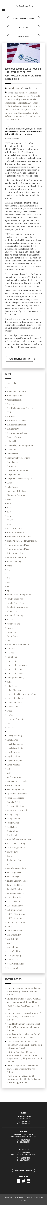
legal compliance (15, 744)
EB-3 (9, 511)
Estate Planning (14, 561)
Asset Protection (14, 399)
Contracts (11, 466)
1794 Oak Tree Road (23, 1117)
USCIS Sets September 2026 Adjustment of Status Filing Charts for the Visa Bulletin (24, 991)
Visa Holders (12, 947)
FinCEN (10, 619)
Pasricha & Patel (14, 802)
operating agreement (17, 793)
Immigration (12, 661)
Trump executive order (17, 880)
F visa (9, 565)
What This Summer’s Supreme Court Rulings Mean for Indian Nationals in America (23, 1027)
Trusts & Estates (14, 889)
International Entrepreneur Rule (22, 694)
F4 (8, 590)
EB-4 (9, 516)
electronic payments (16, 532)
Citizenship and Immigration (20, 445)
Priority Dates (13, 822)
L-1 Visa (10, 715)
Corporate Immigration (17, 470)
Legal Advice (12, 739)
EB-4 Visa (11, 520)
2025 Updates (12, 383)
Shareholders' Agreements (19, 839)
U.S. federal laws (15, 905)
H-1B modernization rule (18, 644)
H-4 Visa (10, 652)
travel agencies (14, 872)
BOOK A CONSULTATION (23, 19)
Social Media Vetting (16, 843)
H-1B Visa (11, 648)
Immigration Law (19, 106)
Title (9, 864)
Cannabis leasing (15, 437)
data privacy (12, 487)
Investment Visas (17, 109)
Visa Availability (14, 934)
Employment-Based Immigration (22, 540)
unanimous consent (16, 922)
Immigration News (15, 673)
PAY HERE (23, 28)
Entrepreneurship (15, 553)
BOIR (9, 412)
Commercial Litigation (15, 99)
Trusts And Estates (13, 119)
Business (11, 416)
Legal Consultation (15, 748)
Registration (12, 831)
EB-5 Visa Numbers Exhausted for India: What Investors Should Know (24, 1036)
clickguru (23, 1200)
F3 (8, 586)
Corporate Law (24, 102)
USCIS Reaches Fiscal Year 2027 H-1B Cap (23, 1008)
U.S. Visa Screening (15, 918)
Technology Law (33, 116)
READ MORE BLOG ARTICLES (19, 359)
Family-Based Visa (15, 599)
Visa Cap (10, 943)
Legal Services (20, 113)
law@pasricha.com (23, 1170)
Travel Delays (13, 876)
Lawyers (8, 113)
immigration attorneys (17, 665)
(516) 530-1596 (24, 1158)
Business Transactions (17, 433)
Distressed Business (16, 495)
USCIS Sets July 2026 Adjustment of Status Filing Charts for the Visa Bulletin (22, 1068)
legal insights (13, 752)
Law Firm (30, 109)
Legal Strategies (14, 760)
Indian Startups (14, 690)
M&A (9, 773)
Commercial (12, 453)
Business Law (23, 96)
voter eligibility (14, 951)
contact (7, 344)
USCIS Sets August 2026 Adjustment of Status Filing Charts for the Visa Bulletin (24, 1016)
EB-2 (9, 507)
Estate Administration (16, 557)
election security (14, 528)
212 (8, 387)
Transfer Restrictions (16, 868)
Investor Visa (12, 706)
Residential (12, 835)
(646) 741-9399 (24, 1140)
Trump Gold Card (15, 885)
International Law (15, 698)
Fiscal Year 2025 (13, 623)
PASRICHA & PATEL (26, 1198)
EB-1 (9, 503)
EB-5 (9, 524)
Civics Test (11, 449)
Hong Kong (12, 657)
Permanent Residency (16, 806)
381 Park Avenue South (23, 1136)
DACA (9, 482)
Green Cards (12, 636)
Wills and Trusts (14, 959)
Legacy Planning (14, 735)
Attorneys (23, 92)
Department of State (16, 491)
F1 (8, 574)
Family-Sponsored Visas (17, 607)
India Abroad (12, 686)
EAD (9, 499)
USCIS (9, 926)
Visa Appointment (15, 930)
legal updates (13, 764)
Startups (11, 856)
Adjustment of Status (16, 391)
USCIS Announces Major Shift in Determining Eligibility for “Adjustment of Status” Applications (24, 1079)
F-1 (8, 569)
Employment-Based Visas (18, 549)
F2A (8, 578)
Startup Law (12, 852)
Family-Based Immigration (19, 594)
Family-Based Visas (15, 603)
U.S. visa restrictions (16, 914)
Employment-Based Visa (18, 545)
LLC (8, 769)
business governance (16, 420)
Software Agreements (14, 116)
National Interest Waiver (18, 781)
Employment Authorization (19, 536)
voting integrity (14, 955)
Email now (24, 37)
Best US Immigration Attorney (20, 408)
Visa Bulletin (12, 939)
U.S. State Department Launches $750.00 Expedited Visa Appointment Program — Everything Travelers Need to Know (24, 1057)
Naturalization (13, 785)
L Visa (9, 711)
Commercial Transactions (18, 458)
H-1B (9, 640)
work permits (13, 968)
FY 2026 (10, 628)
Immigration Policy (15, 677)
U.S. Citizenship (14, 897)
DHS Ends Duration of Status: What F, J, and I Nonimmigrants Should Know (24, 1000)
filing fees (12, 611)
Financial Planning (15, 615)
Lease (9, 731)
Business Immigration (16, 424)
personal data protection (18, 810)
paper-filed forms (15, 798)
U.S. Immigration (14, 910)
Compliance (12, 462)
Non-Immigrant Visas (16, 789)
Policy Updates (13, 818)
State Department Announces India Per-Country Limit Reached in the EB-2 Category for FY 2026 (24, 1044)
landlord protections (16, 719)
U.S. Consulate (13, 901)
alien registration (15, 395)
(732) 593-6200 (26, 5)
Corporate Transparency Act (19, 478)
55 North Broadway (23, 1154)
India (9, 681)
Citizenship (36, 96)
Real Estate (33, 113)
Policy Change (13, 814)
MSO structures (14, 777)
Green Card (12, 632)
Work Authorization (15, 963)
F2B (8, 582)
